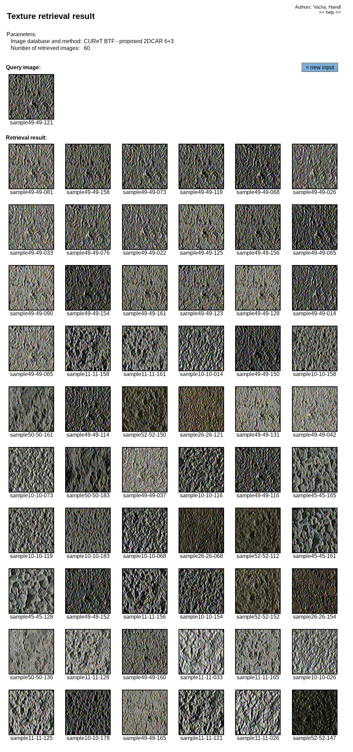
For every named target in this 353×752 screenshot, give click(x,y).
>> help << (330, 12)
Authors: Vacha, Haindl (318, 7)
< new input (320, 67)
